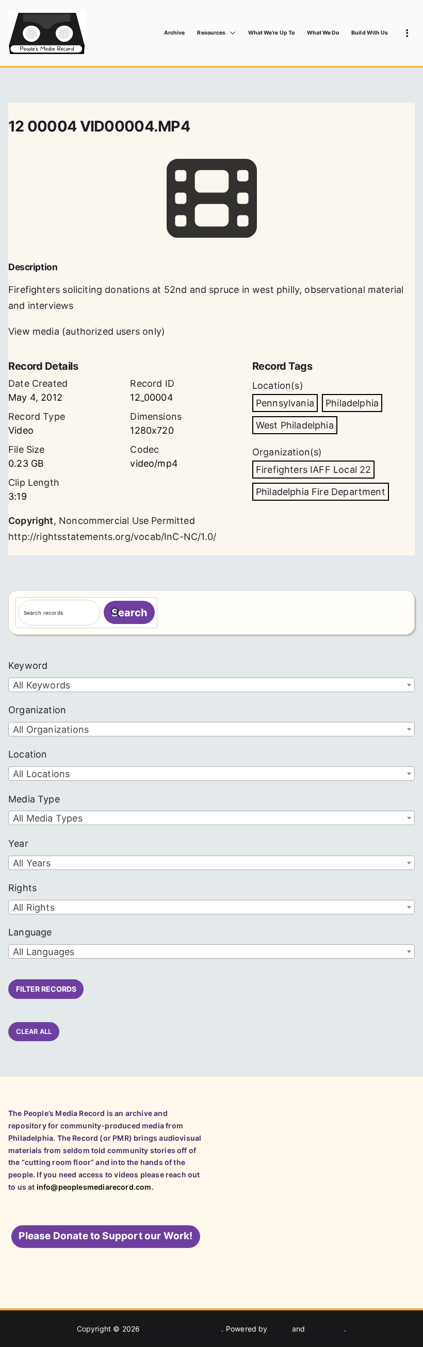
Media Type (34, 799)
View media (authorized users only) (86, 331)
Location (27, 754)
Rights (22, 887)
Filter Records (46, 988)
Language (30, 932)
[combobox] (211, 685)
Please (105, 1236)
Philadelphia (352, 403)
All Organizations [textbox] (51, 729)
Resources (211, 32)
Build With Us (369, 32)
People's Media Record (182, 1328)
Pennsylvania (285, 403)
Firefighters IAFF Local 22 (313, 469)
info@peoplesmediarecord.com (94, 1186)
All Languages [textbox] (43, 951)
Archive (174, 32)
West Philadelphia (295, 425)
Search (129, 612)
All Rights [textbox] (34, 907)
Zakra (280, 1328)
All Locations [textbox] (41, 773)
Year (18, 843)
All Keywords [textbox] (41, 685)
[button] (230, 33)
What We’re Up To (271, 32)
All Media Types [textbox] (48, 818)
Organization (37, 709)
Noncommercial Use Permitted (127, 520)
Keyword (27, 665)
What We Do (323, 32)
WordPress (326, 1328)
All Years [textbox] (32, 863)
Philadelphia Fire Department (320, 491)
